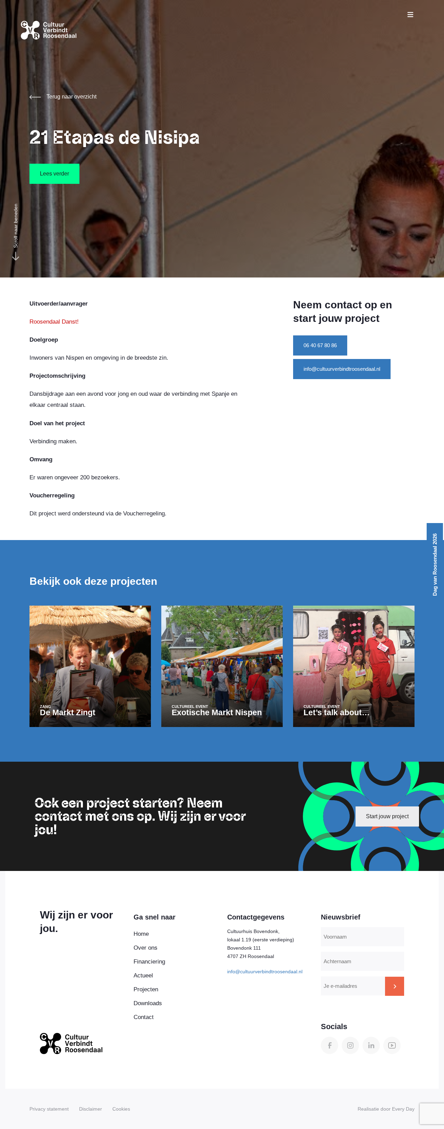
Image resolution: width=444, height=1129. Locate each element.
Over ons (145, 947)
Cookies (121, 1109)
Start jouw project (387, 816)
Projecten (146, 989)
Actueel (143, 975)
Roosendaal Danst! (54, 321)
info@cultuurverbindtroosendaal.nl (342, 369)
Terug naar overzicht (71, 97)
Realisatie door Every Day (386, 1109)
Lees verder (54, 174)
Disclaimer (90, 1109)
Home (141, 934)
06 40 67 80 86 (320, 345)
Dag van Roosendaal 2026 (435, 564)
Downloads (148, 1003)
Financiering (149, 961)
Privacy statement (49, 1109)
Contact (144, 1017)
